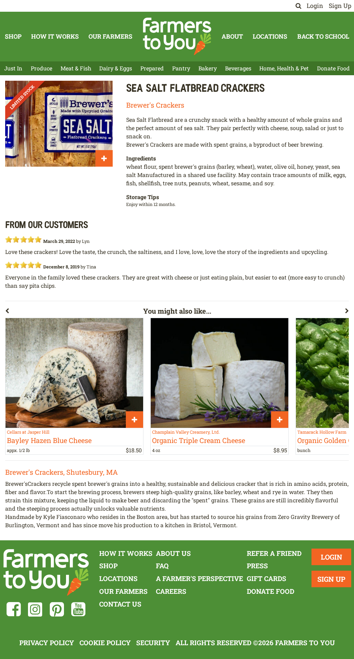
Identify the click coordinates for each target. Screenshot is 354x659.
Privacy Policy (46, 642)
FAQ (162, 565)
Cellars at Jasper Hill (28, 432)
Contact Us (120, 604)
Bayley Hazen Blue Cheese (49, 440)
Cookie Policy (105, 642)
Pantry (181, 68)
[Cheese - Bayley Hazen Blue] (74, 373)
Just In (13, 68)
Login (315, 6)
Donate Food (333, 68)
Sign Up (340, 6)
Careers (171, 591)
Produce (41, 68)
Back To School (323, 36)
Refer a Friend (274, 553)
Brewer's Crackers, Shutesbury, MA (61, 472)
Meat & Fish (75, 68)
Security (153, 642)
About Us (173, 553)
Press (257, 565)
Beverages (238, 68)
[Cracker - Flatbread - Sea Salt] (59, 124)
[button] (74, 312)
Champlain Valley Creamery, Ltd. (186, 432)
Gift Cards (266, 578)
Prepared (152, 68)
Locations (270, 36)
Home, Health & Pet (284, 68)
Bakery (207, 68)
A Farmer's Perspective (199, 578)
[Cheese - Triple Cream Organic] (219, 373)
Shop (13, 36)
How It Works (55, 36)
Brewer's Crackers (155, 104)
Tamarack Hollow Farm (321, 432)
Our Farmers (110, 36)
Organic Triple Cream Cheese (198, 440)
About (232, 36)
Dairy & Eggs (115, 68)
